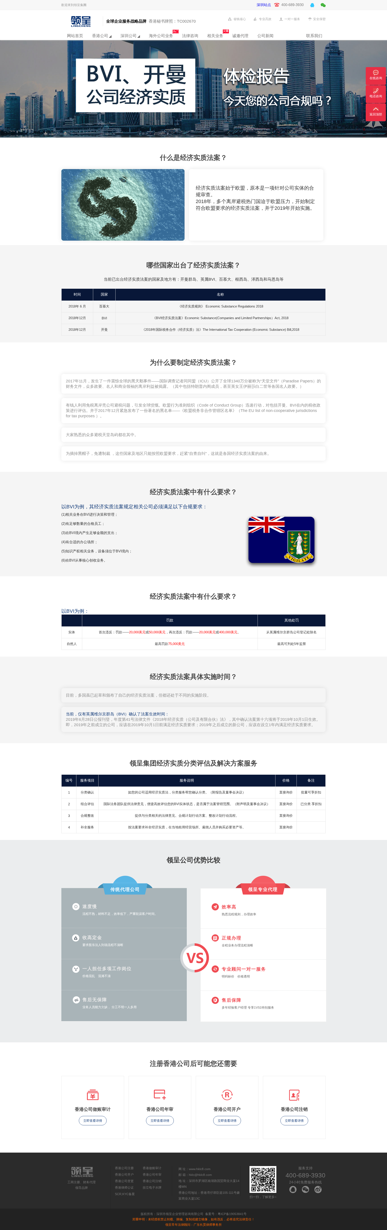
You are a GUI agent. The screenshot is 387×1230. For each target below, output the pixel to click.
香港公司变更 (124, 1181)
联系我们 (314, 36)
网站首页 (75, 36)
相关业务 (215, 36)
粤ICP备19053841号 (232, 1214)
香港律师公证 (124, 1187)
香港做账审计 (152, 1168)
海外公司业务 (161, 36)
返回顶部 (376, 114)
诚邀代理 (240, 36)
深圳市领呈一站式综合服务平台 (81, 21)
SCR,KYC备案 (125, 1194)
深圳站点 (264, 5)
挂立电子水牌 (152, 1187)
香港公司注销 (152, 1181)
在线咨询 (376, 78)
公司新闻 (265, 36)
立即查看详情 (92, 1120)
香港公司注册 (124, 1168)
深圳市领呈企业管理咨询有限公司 (179, 1214)
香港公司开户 (124, 1174)
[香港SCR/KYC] (193, 74)
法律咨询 (190, 36)
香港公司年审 (152, 1174)
